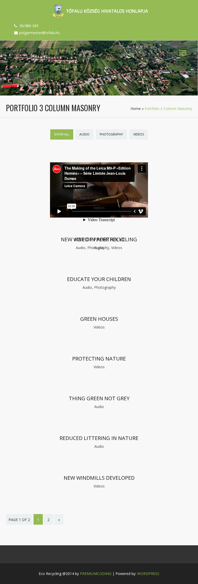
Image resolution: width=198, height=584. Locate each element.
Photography (111, 134)
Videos (138, 134)
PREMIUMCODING (95, 573)
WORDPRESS (148, 573)
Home (135, 108)
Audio (84, 134)
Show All (61, 134)
